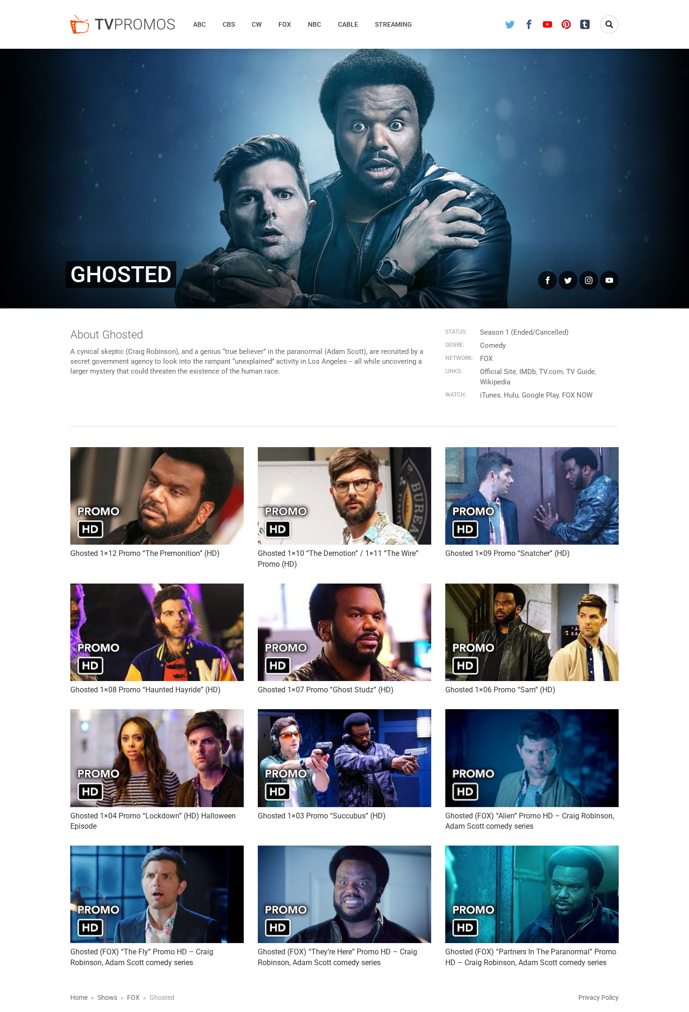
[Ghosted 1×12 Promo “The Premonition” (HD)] (157, 496)
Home (79, 997)
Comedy (493, 345)
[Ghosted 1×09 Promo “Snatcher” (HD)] (532, 496)
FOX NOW (577, 395)
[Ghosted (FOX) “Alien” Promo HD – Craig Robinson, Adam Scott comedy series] (532, 758)
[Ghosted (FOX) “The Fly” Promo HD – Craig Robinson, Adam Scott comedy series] (157, 894)
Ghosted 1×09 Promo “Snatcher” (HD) (507, 553)
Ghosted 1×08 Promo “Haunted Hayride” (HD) (145, 689)
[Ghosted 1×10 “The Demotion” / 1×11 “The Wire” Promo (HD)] (344, 496)
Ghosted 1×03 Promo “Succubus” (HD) (322, 815)
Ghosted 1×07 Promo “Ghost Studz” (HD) (326, 689)
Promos (135, 24)
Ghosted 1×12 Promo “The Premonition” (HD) (145, 553)
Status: (456, 332)
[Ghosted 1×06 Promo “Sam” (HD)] (532, 632)
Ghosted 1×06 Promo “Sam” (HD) (500, 689)
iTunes (490, 395)
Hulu (511, 395)
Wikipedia (495, 382)
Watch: (455, 394)
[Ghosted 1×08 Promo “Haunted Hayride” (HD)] (157, 632)
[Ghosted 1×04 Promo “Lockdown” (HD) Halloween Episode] (157, 758)
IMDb (527, 371)
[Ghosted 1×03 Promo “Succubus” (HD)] (344, 758)
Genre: (454, 345)
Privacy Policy (598, 997)
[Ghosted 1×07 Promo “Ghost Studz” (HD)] (344, 632)
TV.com (551, 371)
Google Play (540, 395)
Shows (107, 997)
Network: (459, 358)
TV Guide (580, 371)
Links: (453, 371)
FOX (486, 358)
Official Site (498, 371)
